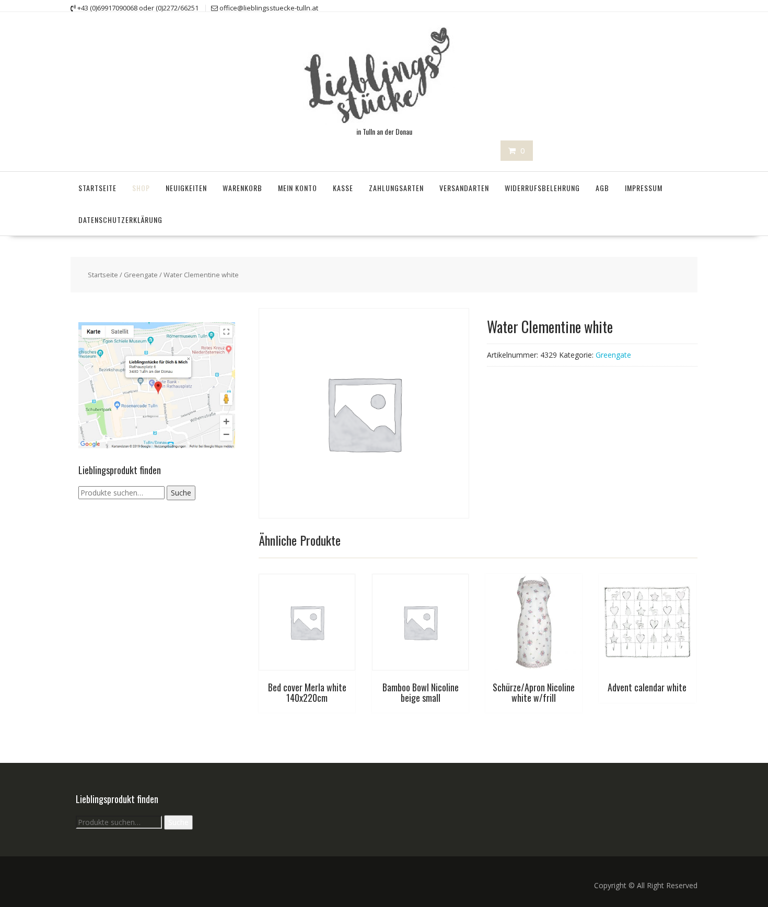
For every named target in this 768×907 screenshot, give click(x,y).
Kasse (343, 187)
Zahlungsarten (396, 187)
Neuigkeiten (186, 187)
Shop (141, 187)
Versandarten (464, 187)
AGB (602, 187)
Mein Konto (297, 187)
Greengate (141, 274)
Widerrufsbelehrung (542, 187)
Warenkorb (242, 187)
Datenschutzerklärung (120, 219)
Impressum (643, 187)
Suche (181, 493)
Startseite (97, 187)
